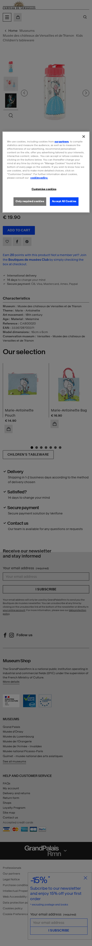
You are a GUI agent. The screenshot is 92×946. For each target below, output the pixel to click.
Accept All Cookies (64, 201)
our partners (62, 141)
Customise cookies (44, 189)
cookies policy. (39, 178)
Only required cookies (30, 201)
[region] (46, 172)
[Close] (83, 136)
